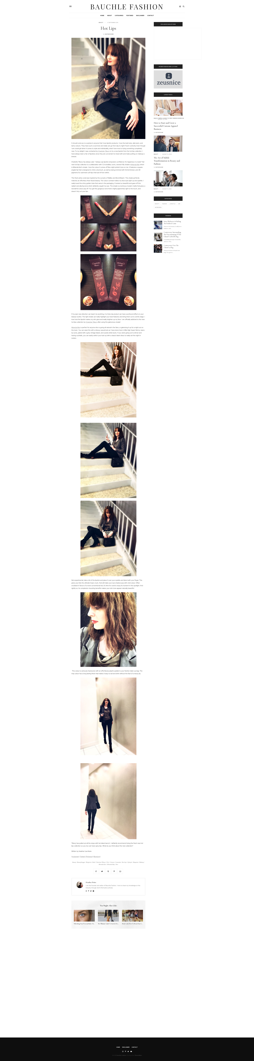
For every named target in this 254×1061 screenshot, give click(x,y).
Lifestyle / (130, 862)
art (179, 203)
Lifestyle (172, 203)
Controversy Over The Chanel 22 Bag (171, 246)
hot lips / (124, 862)
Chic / (108, 862)
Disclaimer (140, 15)
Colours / (112, 862)
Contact (150, 15)
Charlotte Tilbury (104, 151)
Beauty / (74, 862)
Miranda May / (111, 864)
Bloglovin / (89, 862)
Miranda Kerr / (103, 864)
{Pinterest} (89, 857)
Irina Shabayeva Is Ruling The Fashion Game (172, 222)
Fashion (164, 203)
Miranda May (135, 164)
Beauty (101, 22)
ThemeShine (138, 1055)
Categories (119, 15)
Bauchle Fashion (127, 6)
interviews (158, 207)
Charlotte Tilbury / (101, 862)
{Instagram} (75, 857)
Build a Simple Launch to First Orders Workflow (169, 118)
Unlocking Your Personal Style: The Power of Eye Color (90, 924)
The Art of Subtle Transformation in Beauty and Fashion (167, 160)
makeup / (141, 862)
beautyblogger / (81, 862)
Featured (129, 15)
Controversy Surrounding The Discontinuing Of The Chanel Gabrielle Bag (172, 234)
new (117, 864)
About (109, 15)
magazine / (136, 862)
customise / (118, 862)
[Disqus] (108, 958)
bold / (94, 862)
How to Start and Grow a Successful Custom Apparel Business (166, 126)
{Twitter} (83, 857)
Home (102, 15)
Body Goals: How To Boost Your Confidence (135, 924)
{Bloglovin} (97, 857)
